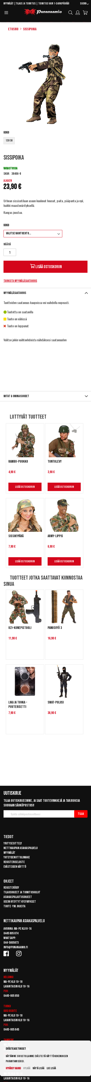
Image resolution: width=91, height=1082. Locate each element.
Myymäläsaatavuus (15, 293)
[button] (84, 4)
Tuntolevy (55, 461)
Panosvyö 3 (55, 628)
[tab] (45, 293)
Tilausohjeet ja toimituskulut (22, 892)
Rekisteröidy (11, 888)
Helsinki (8, 977)
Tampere (9, 1040)
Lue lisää (51, 1068)
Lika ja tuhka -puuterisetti (17, 704)
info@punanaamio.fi (16, 947)
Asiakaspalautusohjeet (18, 897)
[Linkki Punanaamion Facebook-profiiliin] (7, 953)
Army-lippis (55, 536)
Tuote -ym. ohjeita (14, 906)
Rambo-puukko (18, 461)
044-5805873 (11, 943)
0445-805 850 (11, 996)
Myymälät (9, 3)
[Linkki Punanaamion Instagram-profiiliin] (19, 953)
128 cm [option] (9, 140)
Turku (7, 1006)
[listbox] (46, 141)
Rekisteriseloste (14, 862)
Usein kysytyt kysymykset (20, 902)
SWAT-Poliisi (56, 702)
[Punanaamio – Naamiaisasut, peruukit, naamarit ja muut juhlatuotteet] (43, 12)
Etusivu (13, 29)
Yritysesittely (13, 843)
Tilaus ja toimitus (26, 3)
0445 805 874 (11, 933)
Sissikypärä (16, 536)
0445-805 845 (11, 1029)
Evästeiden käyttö (15, 867)
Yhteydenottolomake (17, 857)
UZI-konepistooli (19, 628)
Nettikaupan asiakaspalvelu (21, 848)
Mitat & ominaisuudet (16, 396)
